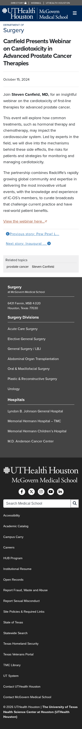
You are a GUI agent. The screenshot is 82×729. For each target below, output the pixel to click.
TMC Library (12, 665)
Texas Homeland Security (20, 643)
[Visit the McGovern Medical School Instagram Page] (41, 491)
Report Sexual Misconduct (21, 601)
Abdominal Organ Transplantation (33, 359)
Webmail (36, 3)
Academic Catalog (15, 526)
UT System (11, 676)
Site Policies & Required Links (23, 611)
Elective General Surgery (26, 339)
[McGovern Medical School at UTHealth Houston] (35, 13)
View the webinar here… (25, 221)
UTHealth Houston (58, 3)
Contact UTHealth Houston (21, 686)
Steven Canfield (43, 267)
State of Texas (13, 622)
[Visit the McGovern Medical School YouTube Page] (50, 491)
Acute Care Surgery (23, 329)
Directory (17, 3)
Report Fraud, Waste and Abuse (25, 590)
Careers (8, 547)
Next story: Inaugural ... (26, 243)
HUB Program (13, 558)
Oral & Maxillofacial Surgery (29, 369)
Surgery (14, 287)
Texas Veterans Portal (18, 654)
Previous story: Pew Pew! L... (34, 234)
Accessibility (11, 515)
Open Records (13, 579)
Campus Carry (13, 537)
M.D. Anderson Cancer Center (31, 441)
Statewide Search (15, 633)
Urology (14, 389)
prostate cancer (18, 267)
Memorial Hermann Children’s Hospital (37, 431)
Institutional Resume (17, 569)
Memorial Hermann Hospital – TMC (34, 421)
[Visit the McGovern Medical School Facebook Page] (22, 491)
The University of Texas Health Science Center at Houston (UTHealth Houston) (40, 711)
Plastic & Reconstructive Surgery (32, 379)
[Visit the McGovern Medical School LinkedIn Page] (60, 491)
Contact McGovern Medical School (27, 697)
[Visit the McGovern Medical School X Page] (31, 491)
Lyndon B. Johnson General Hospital (35, 411)
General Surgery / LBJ (24, 349)
